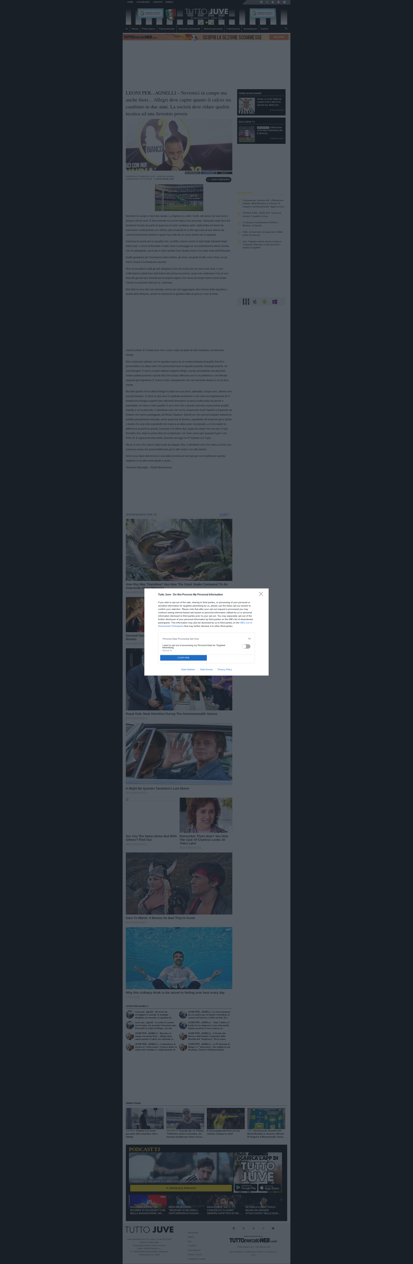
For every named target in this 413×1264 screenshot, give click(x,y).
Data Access (206, 669)
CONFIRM (183, 658)
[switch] (246, 646)
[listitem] (207, 638)
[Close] (262, 595)
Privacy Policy (225, 669)
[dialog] (206, 632)
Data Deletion (188, 669)
